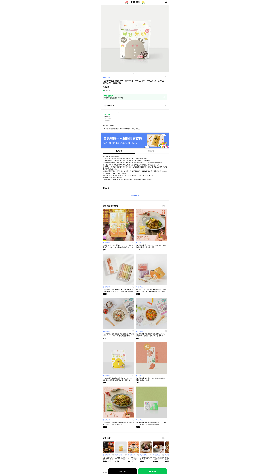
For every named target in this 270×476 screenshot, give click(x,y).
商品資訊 (119, 151)
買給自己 (122, 471)
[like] (133, 242)
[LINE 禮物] (135, 2)
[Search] (166, 2)
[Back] (104, 2)
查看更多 (134, 195)
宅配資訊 (151, 151)
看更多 (163, 206)
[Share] (165, 76)
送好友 (153, 471)
